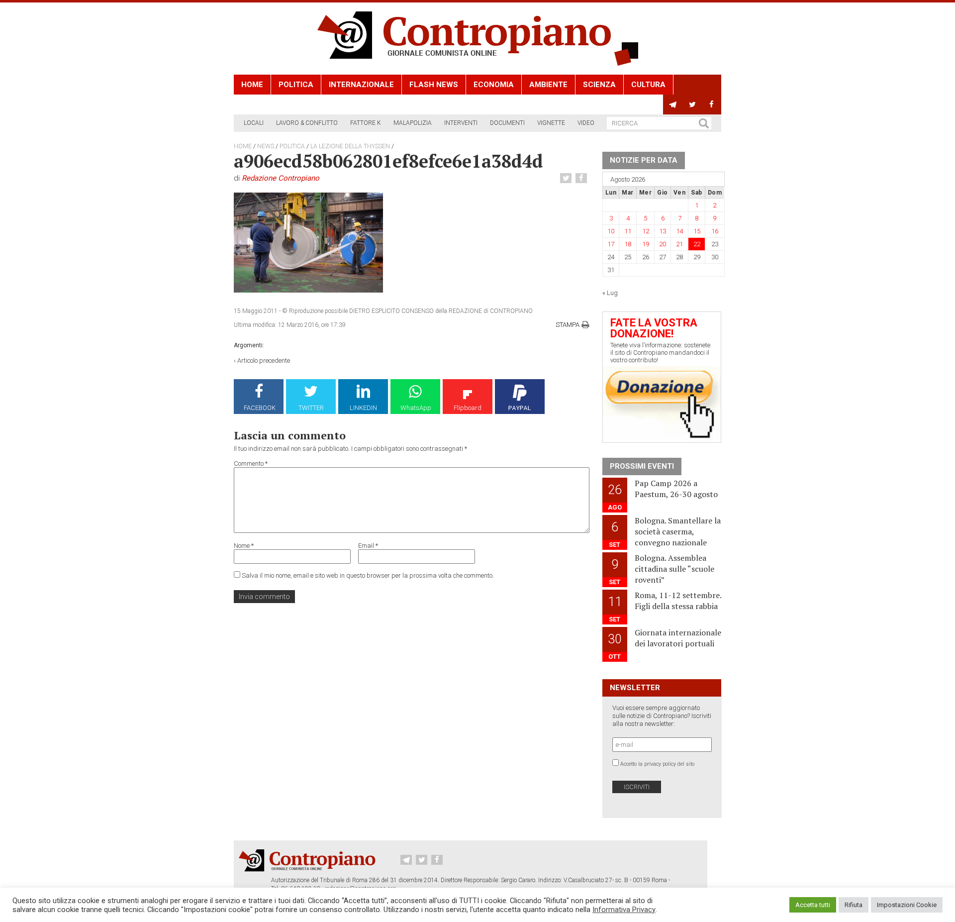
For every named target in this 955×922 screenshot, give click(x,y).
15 (696, 231)
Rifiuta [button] (853, 905)
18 (627, 244)
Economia (494, 84)
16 (714, 231)
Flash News (433, 84)
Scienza (599, 84)
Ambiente (548, 84)
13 (662, 231)
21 (679, 244)
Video (585, 122)
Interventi (461, 122)
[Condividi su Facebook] (582, 178)
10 (610, 231)
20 (662, 244)
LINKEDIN (363, 407)
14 (679, 231)
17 (610, 244)
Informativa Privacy (624, 909)
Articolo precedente (263, 360)
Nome (244, 545)
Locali (254, 122)
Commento (251, 463)
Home (252, 84)
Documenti (507, 122)
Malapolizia (412, 122)
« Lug (610, 293)
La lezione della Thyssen (350, 146)
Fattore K (365, 122)
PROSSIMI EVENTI (642, 466)
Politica (296, 84)
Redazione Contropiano (280, 178)
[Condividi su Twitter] (567, 178)
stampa (567, 324)
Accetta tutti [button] (812, 905)
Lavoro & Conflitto (307, 122)
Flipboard (467, 407)
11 (627, 231)
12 (645, 231)
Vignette (551, 122)
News (265, 146)
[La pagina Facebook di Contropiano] (711, 104)
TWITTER (311, 407)
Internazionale (361, 84)
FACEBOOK (260, 407)
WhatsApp (415, 407)
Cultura (648, 84)
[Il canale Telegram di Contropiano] (672, 104)
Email (368, 545)
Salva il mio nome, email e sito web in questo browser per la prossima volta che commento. (368, 575)
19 (645, 244)
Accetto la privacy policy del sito (657, 764)
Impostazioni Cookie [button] (907, 905)
